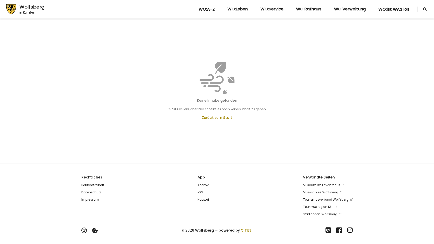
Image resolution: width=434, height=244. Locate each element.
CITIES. (246, 230)
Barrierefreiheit (92, 185)
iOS (200, 192)
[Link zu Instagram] (350, 230)
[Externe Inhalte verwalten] (95, 230)
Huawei (203, 199)
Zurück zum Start (217, 117)
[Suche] (425, 9)
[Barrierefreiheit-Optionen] (84, 230)
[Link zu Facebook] (339, 230)
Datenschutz (91, 192)
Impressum (90, 199)
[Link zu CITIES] (328, 230)
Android (203, 185)
